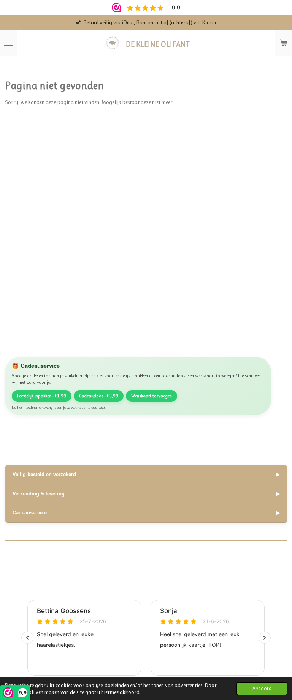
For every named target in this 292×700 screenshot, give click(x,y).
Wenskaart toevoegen (151, 396)
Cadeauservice (146, 513)
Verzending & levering (146, 494)
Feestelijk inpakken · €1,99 (41, 396)
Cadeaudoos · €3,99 (98, 396)
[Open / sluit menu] (8, 43)
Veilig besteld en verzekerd (146, 474)
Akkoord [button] (261, 688)
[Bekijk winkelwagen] (283, 43)
